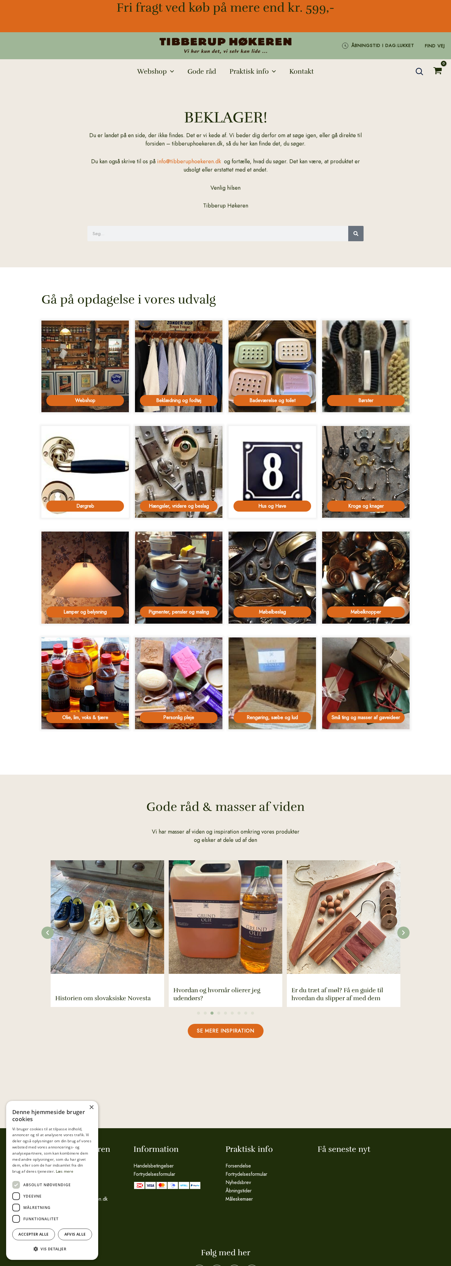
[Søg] (356, 233)
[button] (170, 71)
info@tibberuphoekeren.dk (189, 161)
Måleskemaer (239, 1198)
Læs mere (64, 1171)
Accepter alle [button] (33, 1234)
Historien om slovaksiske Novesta (103, 998)
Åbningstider (239, 1190)
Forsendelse (238, 1165)
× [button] (91, 1107)
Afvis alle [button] (75, 1234)
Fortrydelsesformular (154, 1174)
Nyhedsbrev (238, 1182)
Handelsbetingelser (153, 1165)
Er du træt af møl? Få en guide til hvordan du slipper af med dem (337, 994)
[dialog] (52, 1180)
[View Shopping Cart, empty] (437, 71)
